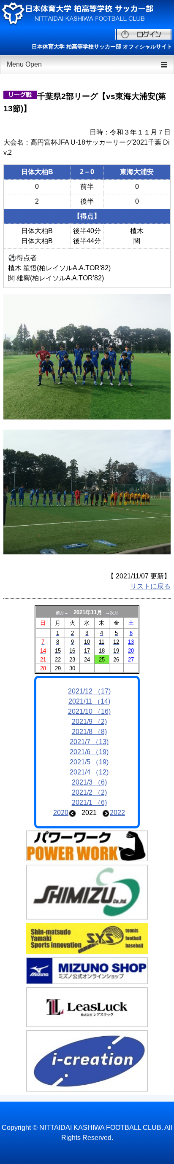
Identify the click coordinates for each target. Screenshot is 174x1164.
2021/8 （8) (89, 731)
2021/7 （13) (89, 741)
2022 (117, 812)
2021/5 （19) (89, 762)
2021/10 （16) (89, 711)
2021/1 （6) (89, 802)
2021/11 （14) (89, 701)
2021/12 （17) (89, 691)
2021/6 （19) (89, 751)
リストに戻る (150, 586)
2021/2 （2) (89, 792)
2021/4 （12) (89, 772)
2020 (60, 812)
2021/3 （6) (89, 782)
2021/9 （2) (89, 721)
